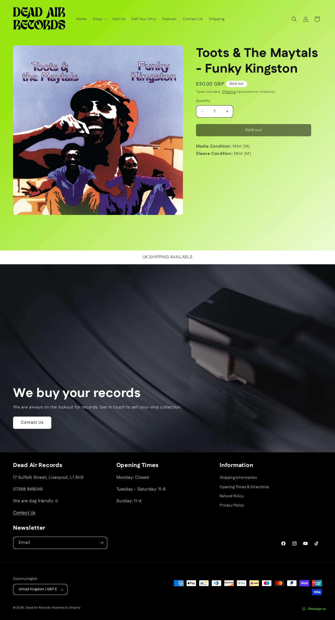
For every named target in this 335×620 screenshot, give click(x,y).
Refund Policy (232, 496)
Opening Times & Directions (244, 486)
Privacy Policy (232, 505)
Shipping (229, 92)
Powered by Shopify (66, 608)
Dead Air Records (38, 608)
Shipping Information (238, 477)
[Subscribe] (101, 543)
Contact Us (32, 422)
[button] (99, 19)
